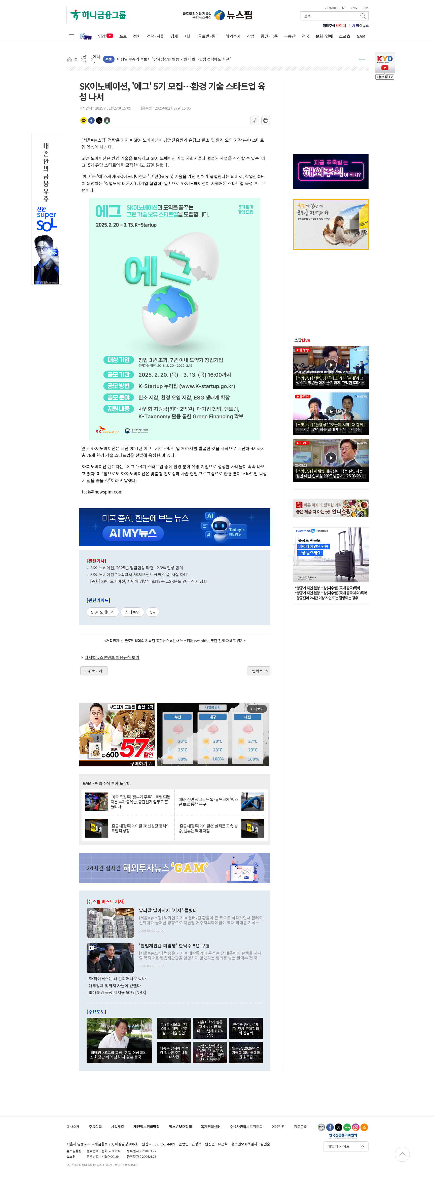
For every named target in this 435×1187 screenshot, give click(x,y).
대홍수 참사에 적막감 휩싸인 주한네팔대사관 (174, 1052)
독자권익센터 (211, 1126)
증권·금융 (269, 36)
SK (152, 612)
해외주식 (334, 25)
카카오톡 (83, 120)
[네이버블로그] (347, 1127)
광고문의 (300, 1126)
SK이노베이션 (103, 612)
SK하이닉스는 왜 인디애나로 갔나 (117, 978)
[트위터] (338, 1127)
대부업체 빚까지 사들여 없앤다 (115, 985)
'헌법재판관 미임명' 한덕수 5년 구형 (174, 945)
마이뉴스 (360, 25)
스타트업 (132, 612)
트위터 (99, 120)
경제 (174, 36)
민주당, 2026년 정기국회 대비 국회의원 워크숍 (246, 1052)
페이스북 (91, 120)
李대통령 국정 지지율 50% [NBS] (117, 992)
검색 (363, 16)
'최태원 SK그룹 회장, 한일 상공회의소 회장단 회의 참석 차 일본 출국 (118, 1054)
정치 (137, 36)
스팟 (302, 340)
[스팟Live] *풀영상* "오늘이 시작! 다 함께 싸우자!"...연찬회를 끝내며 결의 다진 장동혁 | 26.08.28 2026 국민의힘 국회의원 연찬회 (331, 426)
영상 (102, 36)
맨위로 (257, 671)
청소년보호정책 (180, 1126)
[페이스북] (330, 1127)
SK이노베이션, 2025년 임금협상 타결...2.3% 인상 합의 (136, 567)
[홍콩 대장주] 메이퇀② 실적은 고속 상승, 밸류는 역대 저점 (207, 828)
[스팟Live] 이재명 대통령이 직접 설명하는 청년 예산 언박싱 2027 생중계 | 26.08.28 (329, 473)
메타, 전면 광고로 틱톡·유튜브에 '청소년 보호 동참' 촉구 (208, 802)
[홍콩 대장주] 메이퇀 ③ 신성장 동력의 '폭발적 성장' (140, 828)
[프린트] (265, 120)
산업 (251, 36)
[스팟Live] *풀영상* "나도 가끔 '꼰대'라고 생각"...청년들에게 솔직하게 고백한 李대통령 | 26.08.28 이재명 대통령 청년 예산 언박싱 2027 (330, 380)
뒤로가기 (95, 671)
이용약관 (278, 1126)
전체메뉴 (71, 36)
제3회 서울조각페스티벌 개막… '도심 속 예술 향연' (174, 1028)
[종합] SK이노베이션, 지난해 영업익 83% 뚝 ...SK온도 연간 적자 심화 (148, 581)
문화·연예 (324, 36)
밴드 (107, 120)
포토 (123, 36)
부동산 (290, 36)
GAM (361, 36)
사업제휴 (117, 1126)
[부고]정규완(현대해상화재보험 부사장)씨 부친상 (156, 59)
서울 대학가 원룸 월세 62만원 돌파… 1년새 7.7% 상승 (210, 1028)
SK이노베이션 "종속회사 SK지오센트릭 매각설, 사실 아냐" (140, 574)
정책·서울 (155, 36)
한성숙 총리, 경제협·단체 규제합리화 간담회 (246, 1028)
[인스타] (355, 1127)
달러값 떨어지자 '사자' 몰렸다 (168, 910)
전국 (305, 36)
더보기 (362, 59)
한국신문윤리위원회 (343, 1136)
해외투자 (233, 36)
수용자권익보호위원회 (246, 1126)
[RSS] (364, 1127)
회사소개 (73, 1126)
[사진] (110, 922)
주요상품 (95, 1126)
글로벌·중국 (208, 36)
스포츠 (344, 36)
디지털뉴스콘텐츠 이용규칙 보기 (112, 657)
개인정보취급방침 (146, 1126)
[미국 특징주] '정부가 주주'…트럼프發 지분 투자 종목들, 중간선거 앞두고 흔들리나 (140, 802)
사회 (188, 36)
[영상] (331, 367)
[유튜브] (321, 1127)
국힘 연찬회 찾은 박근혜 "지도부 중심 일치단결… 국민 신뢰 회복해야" (210, 1052)
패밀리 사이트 (339, 1146)
